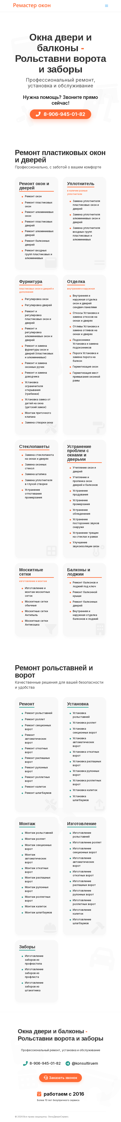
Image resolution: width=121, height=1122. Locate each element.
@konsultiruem (85, 1063)
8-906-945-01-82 (63, 114)
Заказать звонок (63, 1078)
